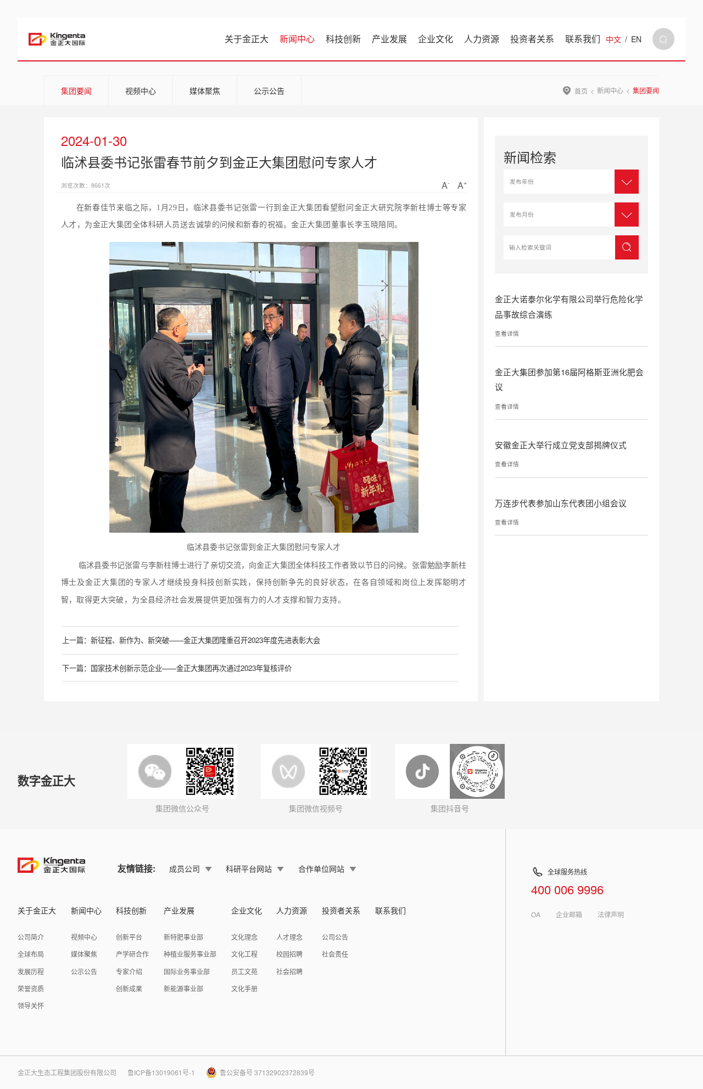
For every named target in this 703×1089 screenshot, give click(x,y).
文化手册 (244, 988)
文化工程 (244, 953)
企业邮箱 (569, 914)
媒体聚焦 (204, 90)
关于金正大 (247, 38)
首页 (581, 90)
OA (535, 914)
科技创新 (343, 38)
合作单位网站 (321, 868)
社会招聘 (289, 971)
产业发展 (389, 38)
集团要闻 (76, 90)
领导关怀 (31, 1005)
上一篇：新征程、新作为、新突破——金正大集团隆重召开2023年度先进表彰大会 (191, 640)
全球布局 (31, 953)
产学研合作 (132, 953)
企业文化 (435, 38)
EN (636, 39)
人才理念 (289, 936)
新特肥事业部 (183, 936)
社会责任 (335, 953)
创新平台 (129, 936)
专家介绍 (129, 971)
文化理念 (244, 936)
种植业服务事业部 (190, 953)
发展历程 (31, 971)
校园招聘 (289, 953)
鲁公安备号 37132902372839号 (267, 1072)
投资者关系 (532, 38)
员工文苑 (244, 971)
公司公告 (335, 936)
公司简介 (31, 936)
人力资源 (481, 38)
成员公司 (184, 868)
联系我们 (582, 38)
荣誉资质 (31, 988)
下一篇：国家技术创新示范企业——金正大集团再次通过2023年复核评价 (177, 668)
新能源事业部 (183, 988)
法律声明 (611, 914)
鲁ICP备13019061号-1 (161, 1072)
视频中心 (140, 90)
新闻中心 (297, 38)
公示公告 (269, 90)
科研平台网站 (249, 868)
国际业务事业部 (187, 971)
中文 (613, 39)
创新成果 (129, 988)
